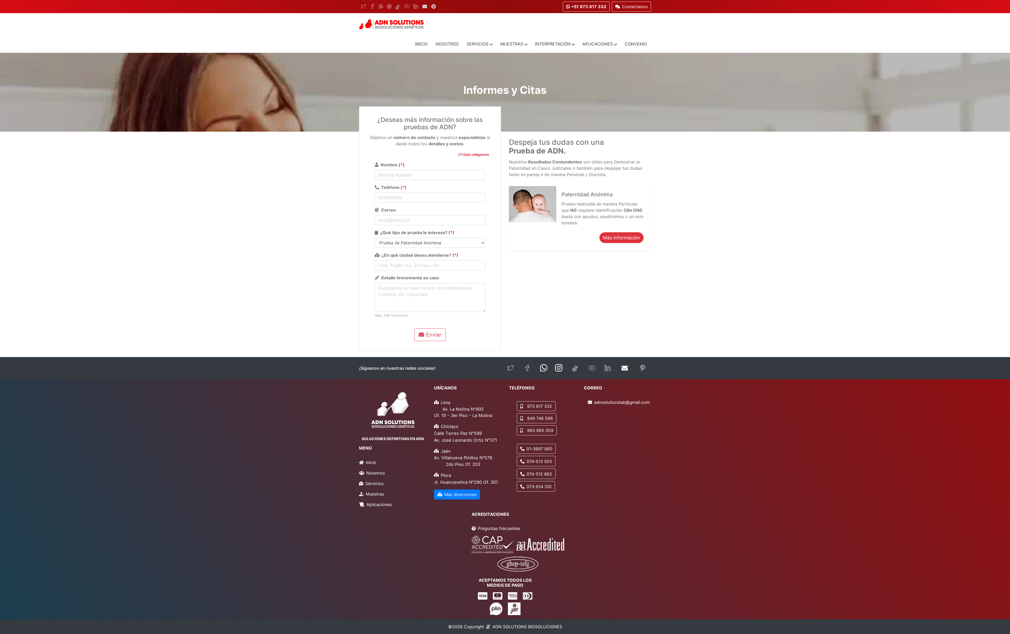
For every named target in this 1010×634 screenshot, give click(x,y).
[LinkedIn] (415, 6)
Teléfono (394, 187)
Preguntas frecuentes (499, 528)
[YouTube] (406, 6)
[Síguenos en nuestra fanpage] (527, 368)
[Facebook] (372, 6)
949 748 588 (540, 418)
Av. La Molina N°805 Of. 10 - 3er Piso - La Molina (463, 412)
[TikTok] (397, 6)
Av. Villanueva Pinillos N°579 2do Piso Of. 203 (463, 461)
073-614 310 (539, 486)
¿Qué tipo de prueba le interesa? (417, 232)
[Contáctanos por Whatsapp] (544, 368)
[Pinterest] (433, 6)
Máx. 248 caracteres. (392, 315)
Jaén (446, 451)
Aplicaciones (597, 44)
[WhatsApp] (381, 6)
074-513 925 (539, 461)
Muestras (511, 44)
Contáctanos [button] (635, 6)
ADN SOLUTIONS (527, 626)
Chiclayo (449, 426)
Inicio (421, 44)
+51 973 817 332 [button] (588, 6)
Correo (388, 210)
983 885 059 (540, 430)
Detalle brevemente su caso (410, 277)
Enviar (433, 335)
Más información (621, 237)
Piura (446, 475)
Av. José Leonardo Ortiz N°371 (465, 440)
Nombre (393, 164)
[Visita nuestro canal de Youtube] (592, 368)
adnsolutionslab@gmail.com (622, 402)
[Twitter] (363, 6)
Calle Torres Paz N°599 (458, 433)
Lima (445, 402)
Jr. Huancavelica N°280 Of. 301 (466, 482)
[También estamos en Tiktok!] (575, 368)
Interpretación (552, 44)
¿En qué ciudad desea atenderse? (420, 255)
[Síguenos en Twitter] (510, 368)
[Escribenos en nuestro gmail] (624, 368)
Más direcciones (460, 494)
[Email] (424, 6)
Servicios (477, 44)
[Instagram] (389, 6)
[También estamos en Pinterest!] (642, 368)
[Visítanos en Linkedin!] (607, 368)
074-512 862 (539, 474)
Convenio (636, 44)
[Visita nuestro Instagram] (558, 368)
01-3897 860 (539, 448)
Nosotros (447, 44)
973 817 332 (539, 406)
